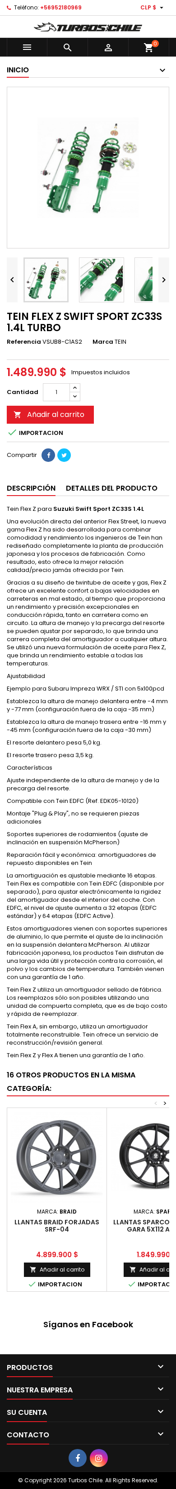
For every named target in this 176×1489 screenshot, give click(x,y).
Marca (103, 342)
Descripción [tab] (31, 488)
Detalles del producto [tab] (111, 488)
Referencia (24, 342)
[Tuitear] (64, 455)
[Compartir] (48, 455)
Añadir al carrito (49, 414)
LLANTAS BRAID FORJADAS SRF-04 (56, 1226)
